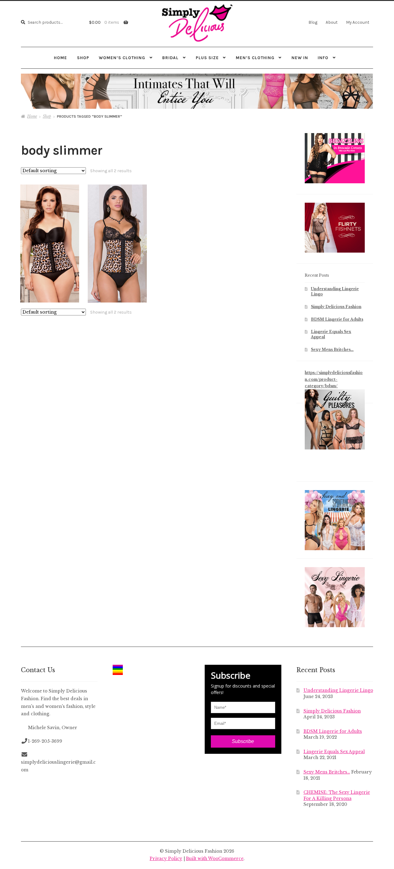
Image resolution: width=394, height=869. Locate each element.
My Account (357, 22)
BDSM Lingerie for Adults (337, 319)
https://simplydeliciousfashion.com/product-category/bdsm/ (334, 379)
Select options (49, 243)
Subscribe (243, 741)
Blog (312, 22)
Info (323, 57)
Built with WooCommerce (214, 858)
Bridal (170, 57)
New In (299, 57)
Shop (83, 57)
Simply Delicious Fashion (336, 306)
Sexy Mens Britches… (332, 349)
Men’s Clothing (255, 57)
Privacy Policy (166, 858)
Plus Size (207, 57)
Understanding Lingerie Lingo (338, 690)
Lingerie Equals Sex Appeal (334, 751)
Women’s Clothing (122, 57)
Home (60, 57)
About (332, 22)
